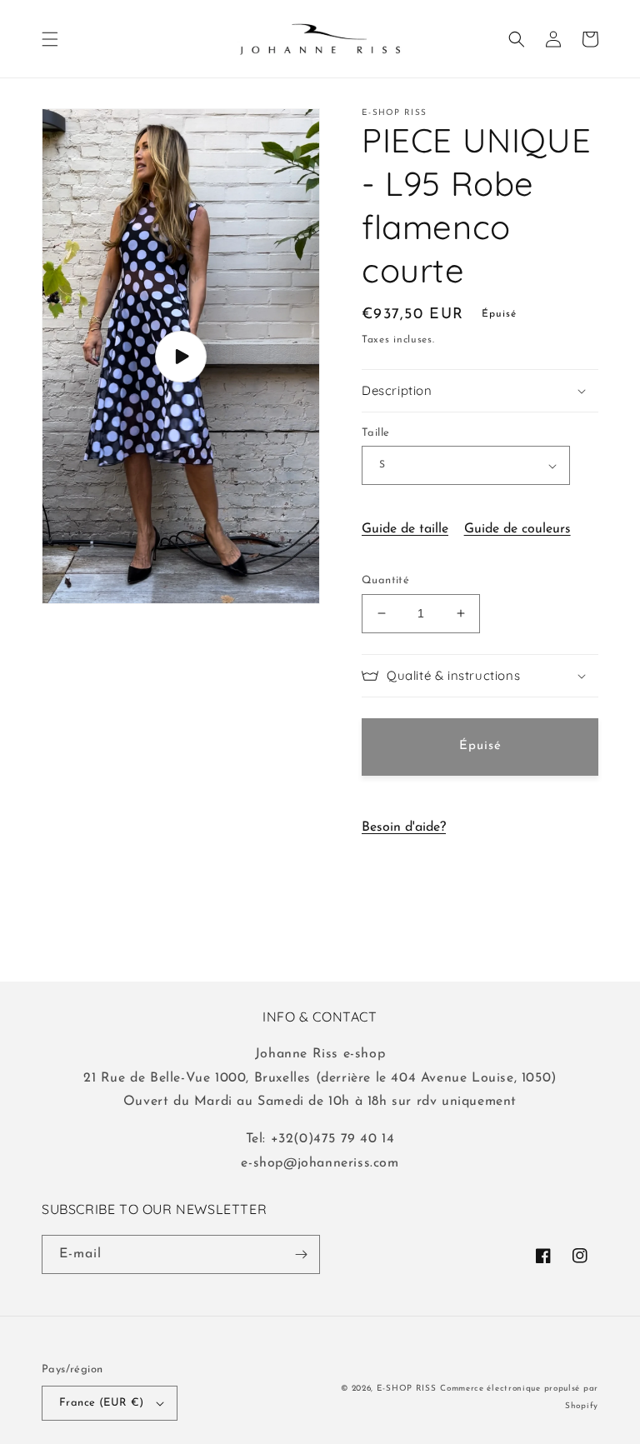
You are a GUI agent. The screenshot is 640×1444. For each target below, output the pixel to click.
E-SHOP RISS (407, 1388)
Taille (375, 432)
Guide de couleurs (517, 529)
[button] (50, 39)
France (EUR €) (101, 1402)
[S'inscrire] (300, 1254)
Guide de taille (405, 529)
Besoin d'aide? (404, 827)
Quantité (385, 580)
